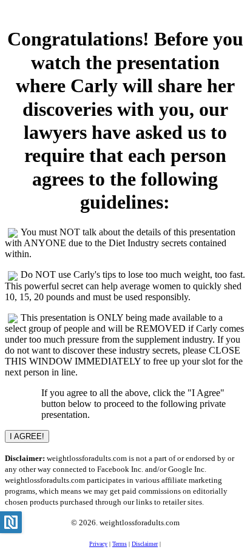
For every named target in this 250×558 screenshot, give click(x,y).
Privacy (98, 543)
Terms (119, 543)
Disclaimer (145, 543)
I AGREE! (27, 436)
